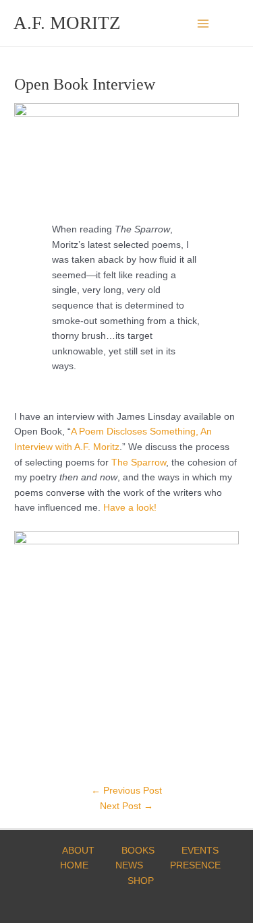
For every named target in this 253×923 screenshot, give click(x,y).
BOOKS (137, 851)
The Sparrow (138, 462)
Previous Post (126, 791)
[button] (235, 23)
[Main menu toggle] (203, 23)
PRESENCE (195, 865)
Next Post (126, 806)
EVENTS (200, 851)
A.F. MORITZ (67, 23)
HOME (74, 865)
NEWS (129, 865)
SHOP (141, 881)
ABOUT (78, 851)
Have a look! (130, 508)
